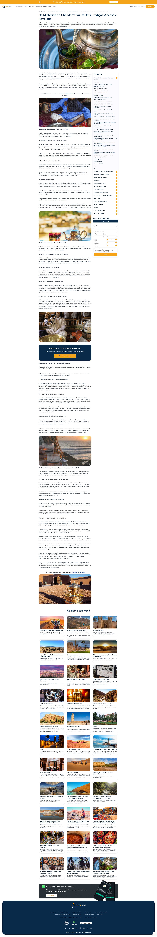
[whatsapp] (87, 928)
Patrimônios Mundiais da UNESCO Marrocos (103, 104)
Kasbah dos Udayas (98, 161)
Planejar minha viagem (65, 356)
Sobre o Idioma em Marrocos (100, 99)
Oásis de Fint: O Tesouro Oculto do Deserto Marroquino (103, 110)
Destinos (30, 6)
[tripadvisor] (91, 928)
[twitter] (69, 928)
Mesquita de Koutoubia (99, 163)
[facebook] (65, 928)
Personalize (150, 6)
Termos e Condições (77, 914)
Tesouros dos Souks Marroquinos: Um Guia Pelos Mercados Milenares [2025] (104, 146)
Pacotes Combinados (41, 6)
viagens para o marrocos (66, 93)
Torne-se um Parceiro (89, 914)
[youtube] (73, 928)
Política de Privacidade (63, 912)
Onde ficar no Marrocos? (99, 86)
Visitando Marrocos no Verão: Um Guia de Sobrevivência (102, 107)
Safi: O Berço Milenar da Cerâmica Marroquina (103, 129)
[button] (133, 6)
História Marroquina (98, 80)
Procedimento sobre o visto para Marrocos (103, 84)
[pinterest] (80, 928)
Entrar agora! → (52, 895)
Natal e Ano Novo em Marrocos (100, 93)
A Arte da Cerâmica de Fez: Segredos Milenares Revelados (104, 149)
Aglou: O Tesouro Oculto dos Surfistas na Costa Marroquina (104, 114)
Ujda (95, 168)
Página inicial (19, 6)
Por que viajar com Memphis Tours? (62, 914)
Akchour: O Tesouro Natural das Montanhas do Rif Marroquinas (104, 119)
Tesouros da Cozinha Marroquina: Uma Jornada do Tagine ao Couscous (104, 142)
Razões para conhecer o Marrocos (101, 91)
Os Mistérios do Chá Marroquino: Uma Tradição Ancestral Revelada (104, 135)
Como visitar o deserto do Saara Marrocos (103, 97)
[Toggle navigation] (13, 7)
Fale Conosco (88, 912)
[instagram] (84, 928)
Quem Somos (53, 912)
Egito (25, 6)
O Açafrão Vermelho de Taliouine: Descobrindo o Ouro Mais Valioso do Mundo (105, 139)
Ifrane (95, 166)
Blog (49, 6)
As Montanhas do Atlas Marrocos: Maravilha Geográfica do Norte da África (103, 156)
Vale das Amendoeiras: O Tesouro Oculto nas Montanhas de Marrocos (103, 126)
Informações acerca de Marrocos (101, 88)
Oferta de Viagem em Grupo (91, 917)
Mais (53, 6)
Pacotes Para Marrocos (78, 572)
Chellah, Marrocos (97, 159)
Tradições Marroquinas (98, 95)
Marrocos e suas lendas (99, 82)
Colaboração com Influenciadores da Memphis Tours (71, 917)
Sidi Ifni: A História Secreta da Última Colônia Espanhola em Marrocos (103, 132)
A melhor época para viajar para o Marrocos (103, 102)
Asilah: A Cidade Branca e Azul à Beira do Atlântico (104, 116)
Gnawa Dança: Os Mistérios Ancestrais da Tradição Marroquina (104, 153)
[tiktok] (76, 928)
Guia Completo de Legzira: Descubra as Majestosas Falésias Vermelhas (105, 123)
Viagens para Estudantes (76, 912)
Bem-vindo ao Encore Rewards (100, 912)
